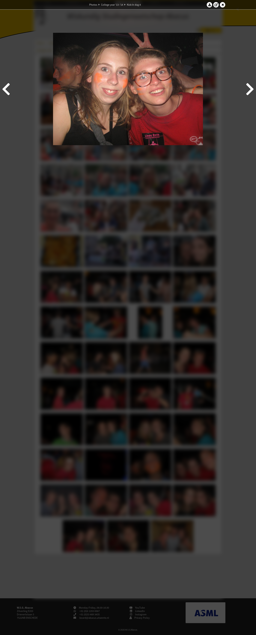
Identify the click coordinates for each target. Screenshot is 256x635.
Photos (93, 4)
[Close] (222, 4)
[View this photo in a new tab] (216, 4)
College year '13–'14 (112, 4)
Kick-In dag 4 (134, 4)
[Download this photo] (209, 4)
